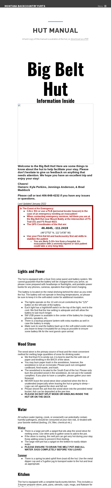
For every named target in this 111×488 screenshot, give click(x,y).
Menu (100, 6)
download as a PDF (79, 38)
